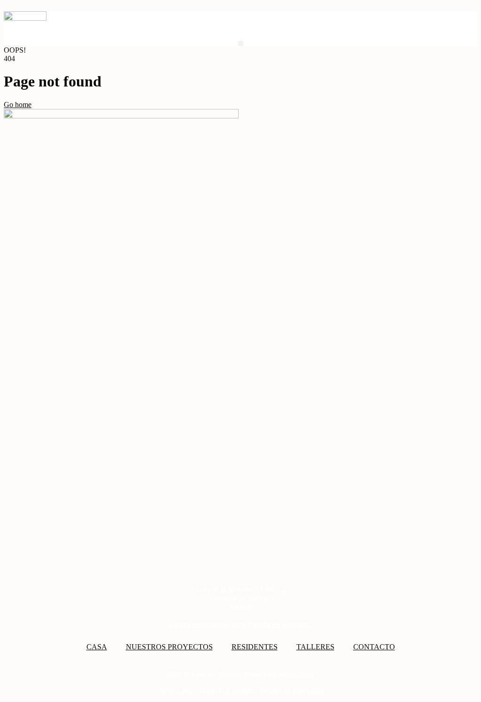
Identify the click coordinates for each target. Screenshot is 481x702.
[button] (240, 43)
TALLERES (315, 647)
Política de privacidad (292, 690)
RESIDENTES (255, 647)
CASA (96, 647)
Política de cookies (227, 690)
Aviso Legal (176, 690)
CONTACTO (374, 647)
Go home (17, 105)
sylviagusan (296, 674)
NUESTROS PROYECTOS (169, 647)
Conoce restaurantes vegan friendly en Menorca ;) (240, 624)
